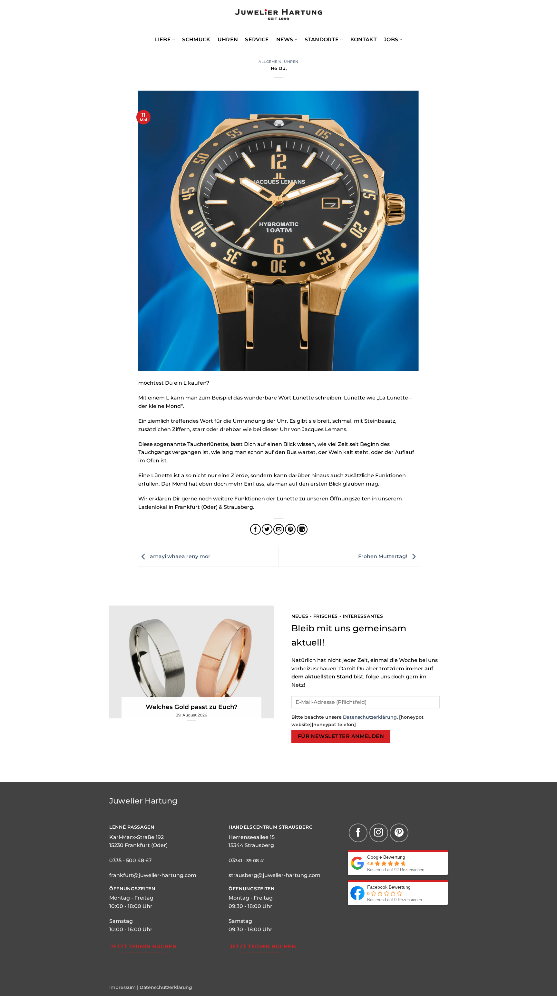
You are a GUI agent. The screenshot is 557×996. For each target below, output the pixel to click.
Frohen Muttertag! (383, 556)
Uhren (228, 39)
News (284, 39)
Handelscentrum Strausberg (271, 827)
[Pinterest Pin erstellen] (290, 529)
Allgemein (270, 61)
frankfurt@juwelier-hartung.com (152, 875)
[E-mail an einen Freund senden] (278, 529)
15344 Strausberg (251, 845)
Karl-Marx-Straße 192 (136, 837)
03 (232, 860)
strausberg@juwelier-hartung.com (274, 875)
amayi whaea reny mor (179, 556)
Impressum (122, 987)
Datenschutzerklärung (370, 717)
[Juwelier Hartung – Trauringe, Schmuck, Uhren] (278, 14)
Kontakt (363, 39)
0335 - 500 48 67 (130, 860)
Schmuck (196, 39)
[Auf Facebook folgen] (358, 832)
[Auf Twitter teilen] (267, 529)
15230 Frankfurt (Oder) (138, 845)
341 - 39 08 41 (250, 860)
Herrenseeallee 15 (252, 837)
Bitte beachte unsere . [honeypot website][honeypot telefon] (357, 720)
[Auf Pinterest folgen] (399, 832)
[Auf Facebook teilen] (255, 529)
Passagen (140, 827)
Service (257, 39)
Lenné (117, 827)
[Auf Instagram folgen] (378, 832)
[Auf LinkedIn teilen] (302, 529)
